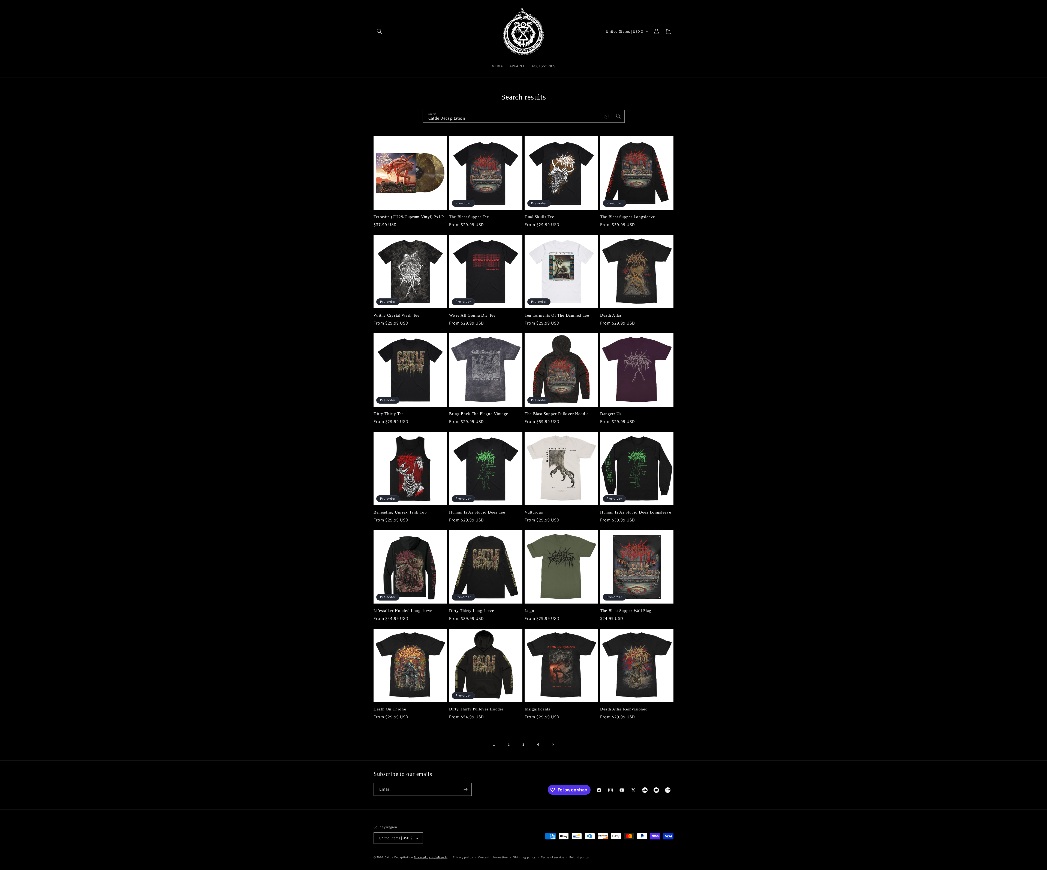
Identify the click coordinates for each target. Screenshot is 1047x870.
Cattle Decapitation (399, 857)
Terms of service (552, 857)
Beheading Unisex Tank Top (400, 512)
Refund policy (579, 857)
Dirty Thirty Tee (389, 414)
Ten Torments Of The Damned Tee (557, 315)
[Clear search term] (606, 116)
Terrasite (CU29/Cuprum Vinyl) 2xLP (409, 217)
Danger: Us (610, 414)
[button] (380, 31)
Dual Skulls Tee (539, 217)
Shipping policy (524, 857)
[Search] (618, 116)
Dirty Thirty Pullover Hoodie (476, 709)
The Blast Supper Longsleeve (627, 217)
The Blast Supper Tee (469, 217)
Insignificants (537, 709)
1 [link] (494, 744)
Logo (529, 610)
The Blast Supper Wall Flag (625, 610)
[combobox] (523, 116)
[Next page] (553, 745)
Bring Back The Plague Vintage (478, 414)
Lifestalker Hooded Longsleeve (403, 610)
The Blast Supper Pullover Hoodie (557, 414)
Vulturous (534, 512)
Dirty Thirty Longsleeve (471, 610)
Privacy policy (463, 857)
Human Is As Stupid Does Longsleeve (635, 512)
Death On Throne (390, 709)
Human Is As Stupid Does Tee (477, 512)
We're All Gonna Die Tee (472, 315)
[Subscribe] (465, 789)
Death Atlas (611, 315)
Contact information (493, 857)
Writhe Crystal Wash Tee (397, 315)
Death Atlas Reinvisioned (624, 709)
